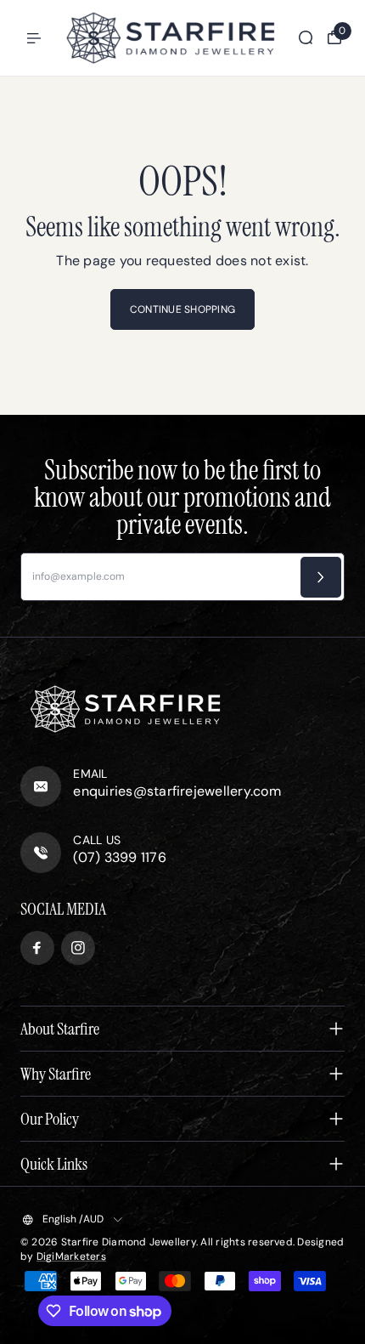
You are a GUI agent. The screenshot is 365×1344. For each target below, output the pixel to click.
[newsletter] (320, 577)
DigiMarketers (71, 1256)
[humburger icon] (34, 38)
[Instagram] (78, 948)
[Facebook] (37, 948)
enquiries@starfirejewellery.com (176, 791)
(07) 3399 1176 (119, 857)
